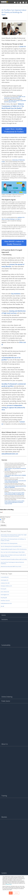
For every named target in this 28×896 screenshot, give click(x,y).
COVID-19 (22, 46)
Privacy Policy (8, 884)
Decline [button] (16, 893)
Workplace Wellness (6, 586)
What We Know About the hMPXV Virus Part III (11, 566)
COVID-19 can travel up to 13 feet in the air (14, 97)
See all (2, 606)
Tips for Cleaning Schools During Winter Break (11, 546)
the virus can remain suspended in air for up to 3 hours (15, 101)
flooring (3, 588)
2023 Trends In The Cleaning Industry (9, 543)
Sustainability (5, 577)
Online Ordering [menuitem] (6, 697)
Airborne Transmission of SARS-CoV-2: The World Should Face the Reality (13, 106)
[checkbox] (14, 520)
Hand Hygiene (5, 594)
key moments (15, 294)
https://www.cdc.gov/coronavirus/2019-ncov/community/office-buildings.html (14, 493)
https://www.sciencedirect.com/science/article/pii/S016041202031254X (15, 481)
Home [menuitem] (3, 615)
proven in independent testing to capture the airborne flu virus (13, 407)
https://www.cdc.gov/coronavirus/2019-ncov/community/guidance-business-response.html (14, 502)
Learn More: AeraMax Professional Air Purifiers (14, 130)
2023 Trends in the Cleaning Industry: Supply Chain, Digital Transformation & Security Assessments (14, 535)
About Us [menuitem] (4, 744)
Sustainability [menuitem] (5, 645)
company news (5, 583)
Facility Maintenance (6, 603)
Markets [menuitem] (4, 817)
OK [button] (10, 893)
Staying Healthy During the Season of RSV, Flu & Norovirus (14, 549)
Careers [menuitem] (4, 873)
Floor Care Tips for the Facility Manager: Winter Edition (13, 552)
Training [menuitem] (4, 796)
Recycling (4, 597)
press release (5, 591)
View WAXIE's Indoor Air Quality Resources (14, 242)
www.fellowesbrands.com (10, 454)
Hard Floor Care (5, 600)
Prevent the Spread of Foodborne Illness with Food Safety (14, 559)
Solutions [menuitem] (4, 619)
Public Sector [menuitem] (5, 701)
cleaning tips (4, 580)
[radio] (14, 518)
